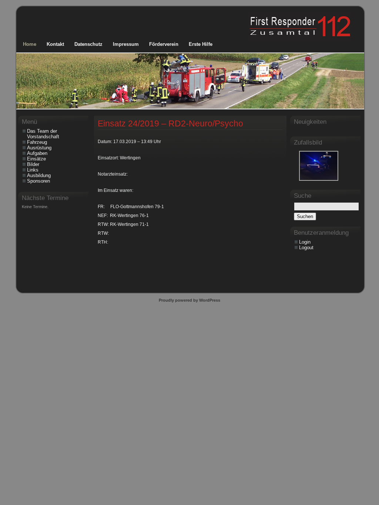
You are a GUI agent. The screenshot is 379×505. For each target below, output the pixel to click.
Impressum (126, 44)
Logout (306, 247)
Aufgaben (37, 153)
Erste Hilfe (200, 44)
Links (32, 170)
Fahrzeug (37, 142)
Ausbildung (39, 175)
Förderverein (163, 44)
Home (29, 44)
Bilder (33, 164)
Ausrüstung (39, 147)
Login (305, 242)
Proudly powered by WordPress (189, 300)
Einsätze (36, 159)
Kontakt (55, 44)
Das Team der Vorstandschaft (43, 133)
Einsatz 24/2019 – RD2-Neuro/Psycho (170, 123)
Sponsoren (38, 181)
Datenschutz (88, 44)
